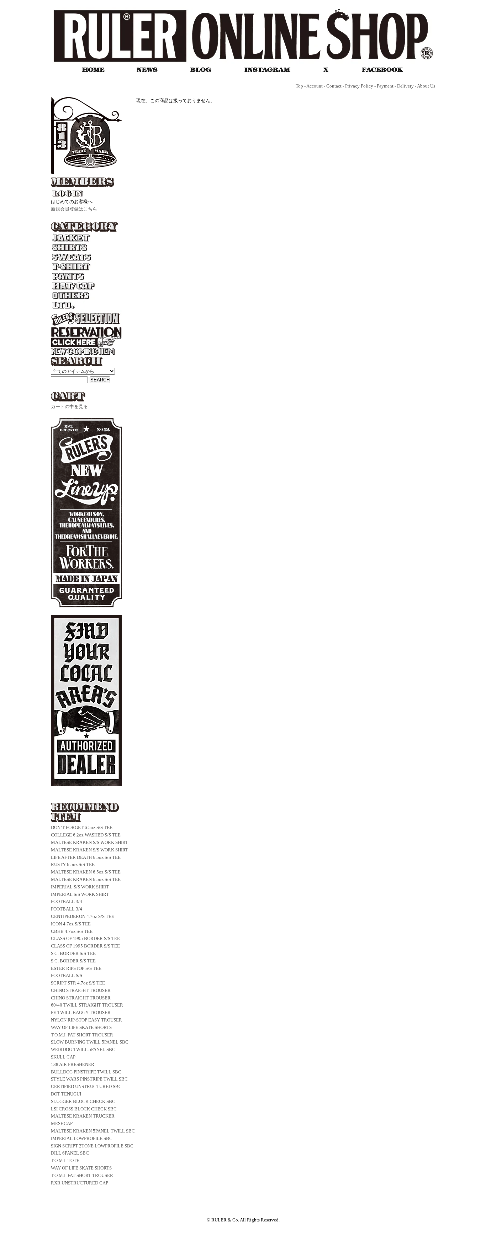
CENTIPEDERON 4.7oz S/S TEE (82, 916)
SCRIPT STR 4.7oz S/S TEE (78, 983)
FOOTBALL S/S (66, 975)
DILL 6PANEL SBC (70, 1153)
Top (299, 86)
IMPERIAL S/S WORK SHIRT (80, 886)
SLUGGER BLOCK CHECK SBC (83, 1101)
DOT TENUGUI (66, 1094)
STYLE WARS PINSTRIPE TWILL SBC (89, 1079)
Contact (334, 86)
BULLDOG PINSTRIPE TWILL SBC (86, 1072)
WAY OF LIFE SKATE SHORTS (81, 1027)
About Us (426, 86)
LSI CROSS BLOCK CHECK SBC (84, 1109)
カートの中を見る (69, 406)
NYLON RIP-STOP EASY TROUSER (86, 1020)
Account (314, 86)
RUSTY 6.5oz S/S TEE (73, 864)
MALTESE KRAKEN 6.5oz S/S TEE (86, 872)
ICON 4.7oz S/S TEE (71, 923)
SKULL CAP (63, 1057)
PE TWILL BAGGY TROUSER (81, 1012)
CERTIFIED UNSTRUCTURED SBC (86, 1086)
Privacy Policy (359, 86)
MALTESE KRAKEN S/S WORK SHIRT (89, 842)
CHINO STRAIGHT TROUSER (81, 990)
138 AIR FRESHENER (72, 1064)
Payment (385, 86)
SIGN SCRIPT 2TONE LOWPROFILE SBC (92, 1146)
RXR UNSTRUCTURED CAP (79, 1183)
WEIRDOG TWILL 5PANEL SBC (83, 1049)
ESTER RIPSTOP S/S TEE (76, 968)
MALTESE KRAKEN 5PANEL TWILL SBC (93, 1131)
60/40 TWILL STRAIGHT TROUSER (87, 1005)
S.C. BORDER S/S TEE (73, 953)
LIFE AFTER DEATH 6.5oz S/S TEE (86, 857)
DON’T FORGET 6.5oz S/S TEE (81, 827)
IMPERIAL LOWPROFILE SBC (81, 1138)
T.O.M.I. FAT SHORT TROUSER (82, 1035)
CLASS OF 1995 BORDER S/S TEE (85, 938)
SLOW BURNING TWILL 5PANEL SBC (89, 1042)
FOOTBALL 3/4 (66, 901)
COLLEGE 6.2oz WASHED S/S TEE (86, 835)
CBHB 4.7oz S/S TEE (72, 931)
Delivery (405, 86)
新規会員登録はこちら (74, 209)
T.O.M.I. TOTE (65, 1160)
